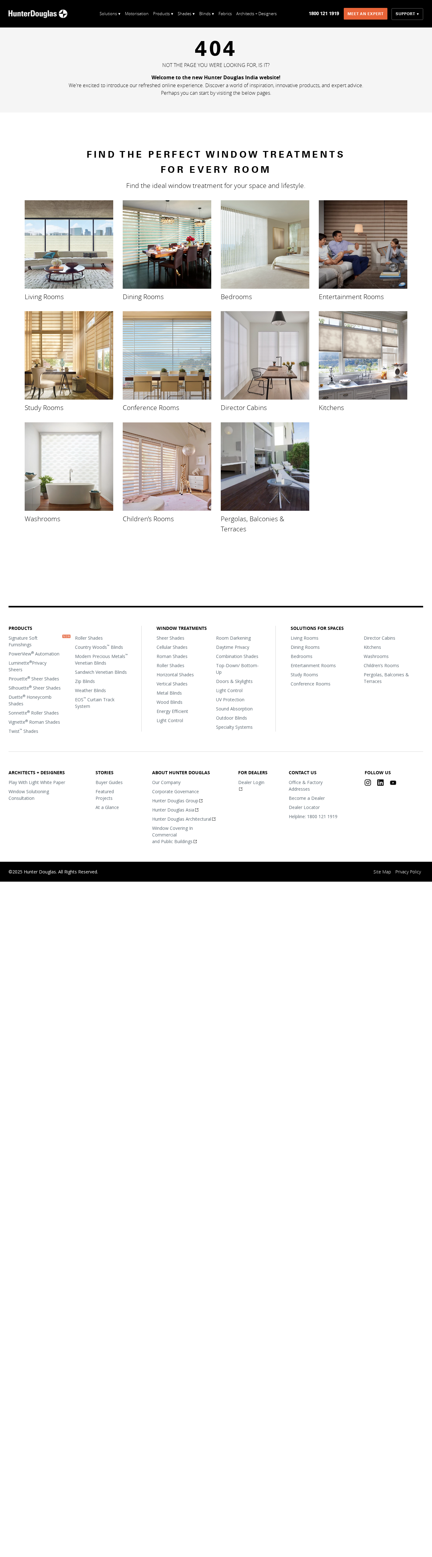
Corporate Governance (175, 791)
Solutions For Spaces (317, 628)
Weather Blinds (90, 690)
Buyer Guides (109, 782)
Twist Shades (23, 731)
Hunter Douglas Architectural (182, 819)
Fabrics (225, 13)
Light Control (170, 720)
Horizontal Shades (175, 675)
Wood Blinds (169, 702)
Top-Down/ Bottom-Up (237, 668)
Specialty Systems (234, 727)
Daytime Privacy (232, 647)
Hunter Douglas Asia (173, 810)
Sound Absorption (234, 709)
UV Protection (230, 700)
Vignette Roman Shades (34, 722)
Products (20, 628)
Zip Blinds (85, 681)
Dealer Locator (304, 807)
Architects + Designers (256, 13)
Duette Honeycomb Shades (30, 700)
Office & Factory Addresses (306, 785)
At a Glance (107, 807)
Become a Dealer (307, 798)
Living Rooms (44, 296)
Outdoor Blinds (231, 718)
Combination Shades (237, 656)
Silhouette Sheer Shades (35, 688)
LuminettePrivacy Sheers (27, 666)
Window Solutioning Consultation (29, 794)
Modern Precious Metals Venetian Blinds (101, 659)
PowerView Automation (34, 653)
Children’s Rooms (148, 518)
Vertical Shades (172, 684)
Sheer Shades (170, 638)
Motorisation (137, 13)
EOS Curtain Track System (94, 702)
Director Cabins (244, 407)
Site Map (382, 872)
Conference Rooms (151, 407)
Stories (105, 772)
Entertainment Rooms (351, 296)
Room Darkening (233, 638)
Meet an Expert (366, 14)
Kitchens (331, 407)
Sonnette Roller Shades (34, 712)
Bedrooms (236, 296)
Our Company (166, 782)
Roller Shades (89, 638)
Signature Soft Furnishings (23, 641)
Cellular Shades (172, 647)
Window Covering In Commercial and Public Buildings (172, 834)
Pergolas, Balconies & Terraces (252, 523)
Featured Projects (105, 794)
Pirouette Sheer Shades (34, 678)
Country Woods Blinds (99, 647)
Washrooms (42, 518)
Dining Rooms (143, 296)
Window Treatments (182, 628)
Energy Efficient (172, 711)
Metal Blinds (169, 693)
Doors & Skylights (234, 681)
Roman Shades (172, 656)
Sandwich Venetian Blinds (101, 672)
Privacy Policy (408, 872)
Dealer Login (251, 782)
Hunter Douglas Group (175, 801)
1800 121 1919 (324, 13)
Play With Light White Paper (37, 782)
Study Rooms (44, 407)
